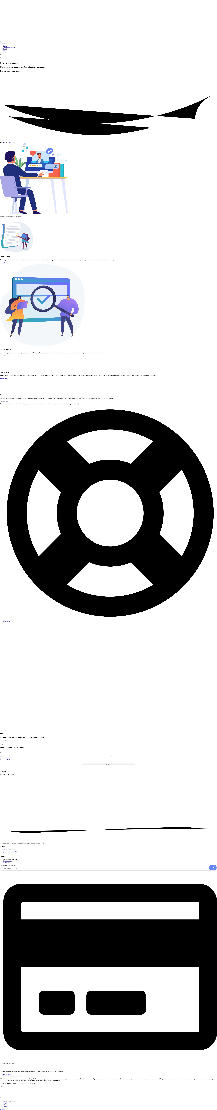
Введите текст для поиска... (8, 865)
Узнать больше (4, 263)
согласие (7, 759)
